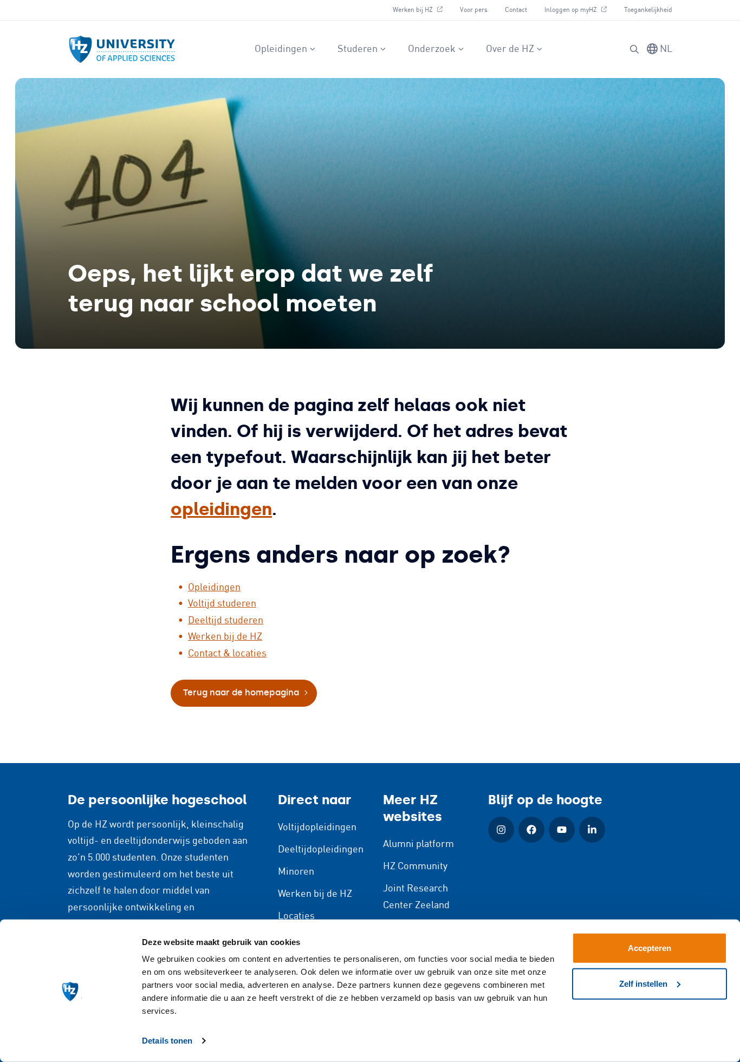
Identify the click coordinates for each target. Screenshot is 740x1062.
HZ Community (415, 866)
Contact (516, 10)
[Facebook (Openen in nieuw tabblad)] (531, 830)
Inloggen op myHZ (579, 10)
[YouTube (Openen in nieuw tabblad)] (562, 830)
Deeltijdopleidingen (320, 850)
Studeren (357, 49)
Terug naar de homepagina (241, 692)
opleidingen (221, 509)
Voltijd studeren (222, 604)
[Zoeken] (634, 49)
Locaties (296, 916)
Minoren (296, 872)
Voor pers (474, 10)
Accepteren (649, 948)
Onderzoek (432, 49)
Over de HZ (510, 49)
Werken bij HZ (421, 10)
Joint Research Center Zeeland (416, 897)
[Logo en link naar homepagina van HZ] (122, 49)
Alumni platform (418, 844)
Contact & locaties (227, 654)
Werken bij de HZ (225, 637)
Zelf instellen (643, 983)
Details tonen (167, 1040)
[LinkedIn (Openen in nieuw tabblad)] (592, 830)
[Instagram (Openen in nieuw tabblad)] (501, 830)
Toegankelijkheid (648, 10)
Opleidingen (281, 49)
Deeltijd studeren (225, 621)
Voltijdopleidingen (317, 827)
